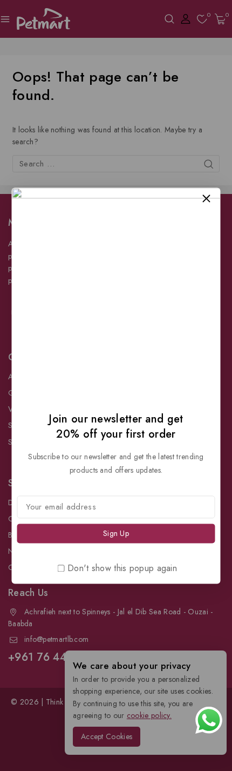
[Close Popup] (206, 198)
